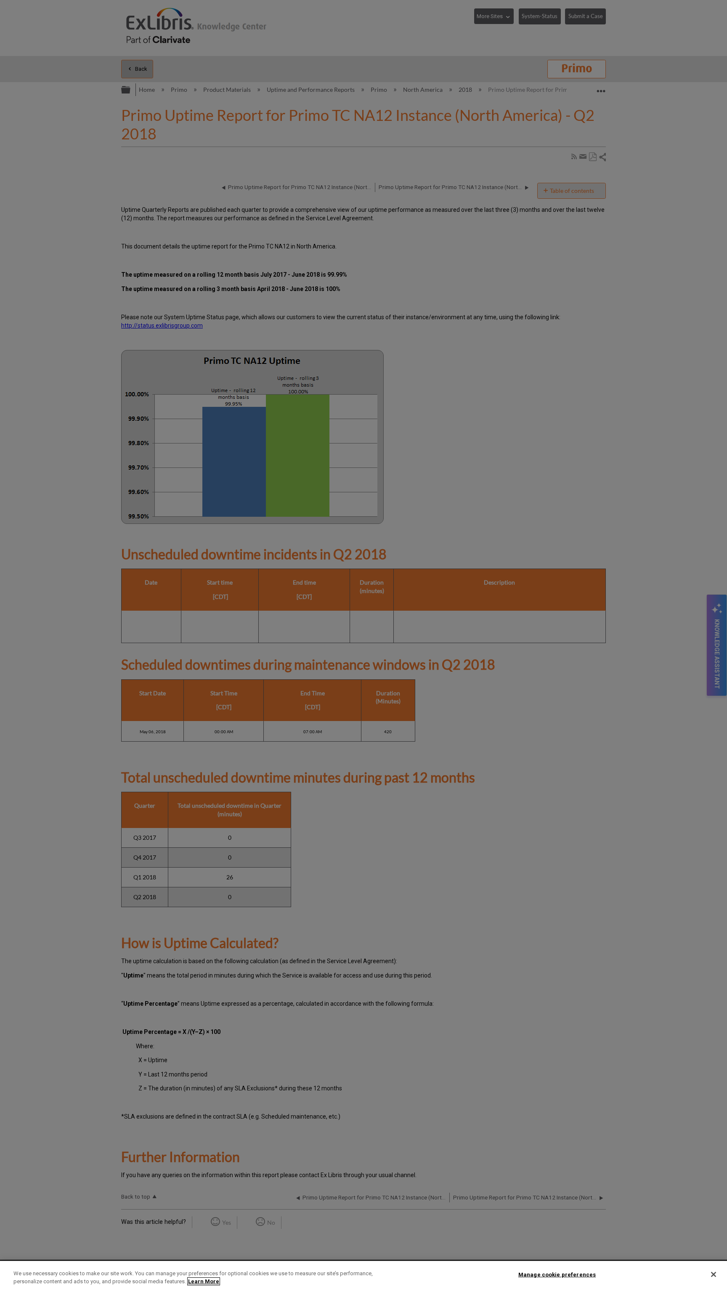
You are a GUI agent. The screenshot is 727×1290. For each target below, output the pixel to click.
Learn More (203, 1281)
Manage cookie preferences (557, 1274)
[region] (363, 1275)
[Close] (713, 1274)
